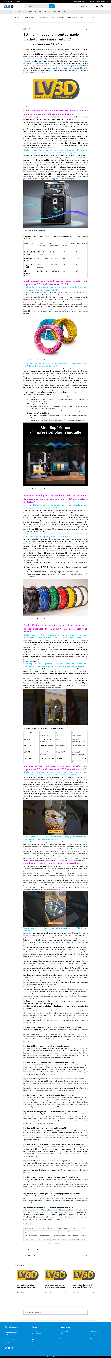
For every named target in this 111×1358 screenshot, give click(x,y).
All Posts (17, 17)
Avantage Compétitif (73, 1232)
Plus (82, 17)
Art (43, 1228)
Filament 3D (50, 1228)
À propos (62, 1336)
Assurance (62, 1232)
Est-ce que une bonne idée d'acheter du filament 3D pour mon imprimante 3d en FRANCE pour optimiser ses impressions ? (55, 1286)
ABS (33, 1339)
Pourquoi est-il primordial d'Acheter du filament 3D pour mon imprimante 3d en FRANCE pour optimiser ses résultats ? (83, 1286)
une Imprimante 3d (44, 1243)
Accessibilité (81, 1228)
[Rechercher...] (52, 6)
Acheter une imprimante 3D (32, 1228)
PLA (33, 1336)
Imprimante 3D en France (31, 1243)
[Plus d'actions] (87, 29)
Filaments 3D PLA (56, 1243)
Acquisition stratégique (31, 1235)
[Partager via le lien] (37, 1250)
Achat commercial (73, 1235)
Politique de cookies (94, 1336)
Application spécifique (31, 1232)
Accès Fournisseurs (30, 1239)
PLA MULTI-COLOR (38, 1334)
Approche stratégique (59, 1235)
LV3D (65, 1356)
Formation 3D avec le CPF (30, 17)
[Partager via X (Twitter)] (28, 1250)
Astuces (42, 1232)
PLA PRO (34, 1331)
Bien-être (72, 1228)
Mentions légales (93, 1331)
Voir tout (94, 1265)
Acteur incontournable (58, 1239)
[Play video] (55, 707)
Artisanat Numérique (43, 1239)
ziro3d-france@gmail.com (12, 1339)
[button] (97, 6)
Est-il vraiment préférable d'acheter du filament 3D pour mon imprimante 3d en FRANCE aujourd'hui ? (27, 1286)
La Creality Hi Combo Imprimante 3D (67, 17)
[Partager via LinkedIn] (33, 1250)
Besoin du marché (45, 1235)
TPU (33, 1342)
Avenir (82, 1235)
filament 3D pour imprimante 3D (76, 1239)
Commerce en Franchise (47, 17)
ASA (33, 1344)
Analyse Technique (62, 1228)
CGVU (90, 1338)
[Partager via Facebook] (24, 1250)
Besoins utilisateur (52, 1232)
